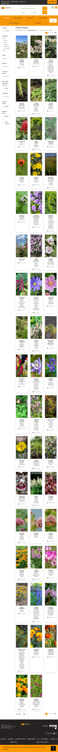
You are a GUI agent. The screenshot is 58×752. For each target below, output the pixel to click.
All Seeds (6, 18)
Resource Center (20, 739)
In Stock (7, 30)
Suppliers (10, 739)
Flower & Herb (43, 18)
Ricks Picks (6, 48)
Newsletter (13, 742)
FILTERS (4, 28)
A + (49, 733)
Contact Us (53, 739)
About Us (3, 739)
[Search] (44, 8)
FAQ (38, 739)
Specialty (38, 23)
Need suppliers (7, 122)
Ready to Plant (4, 112)
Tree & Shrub (18, 18)
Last (55, 32)
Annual (5, 40)
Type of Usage (4, 102)
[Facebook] (50, 726)
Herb (4, 50)
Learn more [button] (5, 749)
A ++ (51, 733)
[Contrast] (55, 733)
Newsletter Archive (42, 742)
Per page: (18, 714)
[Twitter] (56, 728)
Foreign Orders (31, 739)
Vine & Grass (30, 18)
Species (4, 63)
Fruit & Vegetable (14, 23)
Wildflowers (6, 46)
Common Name (5, 72)
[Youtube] (55, 726)
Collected (5, 93)
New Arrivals (45, 739)
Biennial (6, 42)
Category (5, 36)
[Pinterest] (53, 726)
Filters (53, 21)
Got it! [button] (53, 748)
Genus (4, 55)
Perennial (6, 44)
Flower (4, 38)
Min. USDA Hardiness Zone (5, 83)
